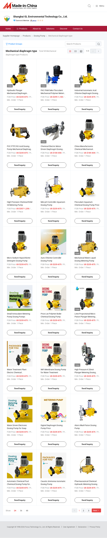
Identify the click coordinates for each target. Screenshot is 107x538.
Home (8, 28)
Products (23, 28)
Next (95, 510)
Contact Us (77, 28)
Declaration (82, 527)
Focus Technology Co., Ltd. (35, 527)
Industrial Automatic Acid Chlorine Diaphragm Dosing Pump (86, 93)
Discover (63, 28)
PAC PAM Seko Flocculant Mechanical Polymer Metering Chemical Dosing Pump (53, 93)
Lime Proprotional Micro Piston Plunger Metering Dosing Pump (85, 316)
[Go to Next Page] (98, 51)
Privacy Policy (95, 527)
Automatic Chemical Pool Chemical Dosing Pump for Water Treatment (18, 484)
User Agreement (69, 527)
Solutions (50, 28)
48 (27, 510)
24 (15, 510)
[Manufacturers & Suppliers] (20, 5)
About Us (37, 28)
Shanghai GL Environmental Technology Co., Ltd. (40, 16)
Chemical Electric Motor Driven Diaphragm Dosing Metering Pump (52, 149)
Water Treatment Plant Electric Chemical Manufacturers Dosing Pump (19, 372)
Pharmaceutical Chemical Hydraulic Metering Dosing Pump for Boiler (86, 484)
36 (21, 510)
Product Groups (15, 44)
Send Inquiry (19, 109)
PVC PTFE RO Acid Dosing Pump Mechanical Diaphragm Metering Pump (19, 149)
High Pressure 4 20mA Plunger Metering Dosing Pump (85, 372)
